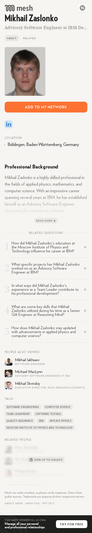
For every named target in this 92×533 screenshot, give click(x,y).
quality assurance (20, 420)
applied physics (60, 420)
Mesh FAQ (32, 503)
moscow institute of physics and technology (40, 427)
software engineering (23, 407)
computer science (58, 407)
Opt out (48, 503)
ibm (41, 420)
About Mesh (14, 503)
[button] (32, 503)
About (12, 38)
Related (29, 38)
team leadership (18, 414)
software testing (48, 414)
